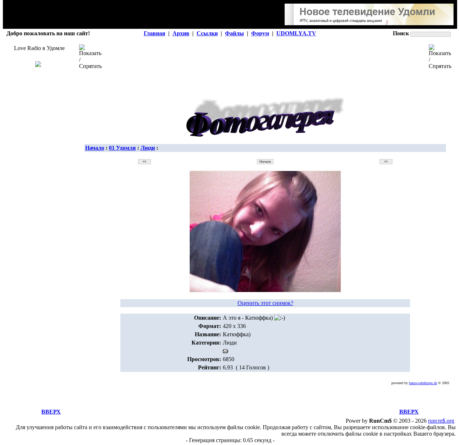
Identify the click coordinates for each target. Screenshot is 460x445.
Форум (260, 33)
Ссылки (207, 33)
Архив (180, 33)
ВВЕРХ (51, 412)
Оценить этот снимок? (265, 303)
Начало (94, 148)
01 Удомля (122, 148)
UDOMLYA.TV (296, 33)
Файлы (234, 33)
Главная (154, 33)
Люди (148, 148)
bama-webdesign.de (423, 383)
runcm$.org (441, 421)
